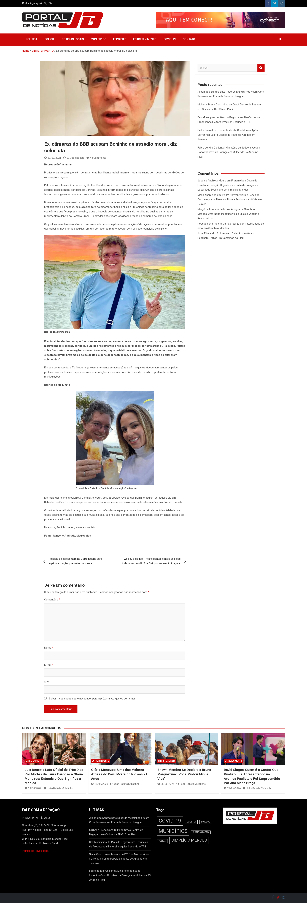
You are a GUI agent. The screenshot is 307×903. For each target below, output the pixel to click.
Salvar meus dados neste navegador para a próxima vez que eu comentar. (92, 698)
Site (46, 681)
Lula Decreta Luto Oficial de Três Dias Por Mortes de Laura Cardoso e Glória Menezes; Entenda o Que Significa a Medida (54, 776)
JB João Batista (75, 157)
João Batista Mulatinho (60, 788)
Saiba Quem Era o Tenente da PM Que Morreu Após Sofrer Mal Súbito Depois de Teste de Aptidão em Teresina (228, 135)
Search (261, 68)
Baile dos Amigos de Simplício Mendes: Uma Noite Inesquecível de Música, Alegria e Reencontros (228, 214)
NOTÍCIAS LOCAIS (73, 39)
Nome (48, 647)
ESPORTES (119, 39)
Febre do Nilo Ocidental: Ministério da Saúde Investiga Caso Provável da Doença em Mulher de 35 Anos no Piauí (229, 152)
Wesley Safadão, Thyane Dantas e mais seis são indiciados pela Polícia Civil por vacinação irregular (151, 561)
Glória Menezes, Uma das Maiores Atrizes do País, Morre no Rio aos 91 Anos (119, 774)
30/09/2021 (54, 157)
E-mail (48, 664)
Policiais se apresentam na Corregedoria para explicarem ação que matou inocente (75, 561)
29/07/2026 (234, 788)
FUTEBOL (205, 822)
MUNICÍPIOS (98, 39)
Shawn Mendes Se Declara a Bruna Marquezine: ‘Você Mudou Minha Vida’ (184, 774)
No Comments (98, 157)
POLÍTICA (31, 39)
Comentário (52, 599)
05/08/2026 (167, 783)
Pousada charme (207, 223)
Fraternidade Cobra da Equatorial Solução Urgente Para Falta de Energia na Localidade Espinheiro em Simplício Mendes (228, 185)
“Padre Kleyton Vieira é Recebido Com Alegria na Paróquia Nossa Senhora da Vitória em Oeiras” (230, 199)
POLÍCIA (49, 39)
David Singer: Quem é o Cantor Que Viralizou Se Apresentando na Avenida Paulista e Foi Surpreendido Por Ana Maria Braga (252, 776)
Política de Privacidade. (35, 850)
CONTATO (189, 39)
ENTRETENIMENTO (144, 39)
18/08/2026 (35, 788)
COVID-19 (169, 39)
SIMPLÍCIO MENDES (189, 840)
